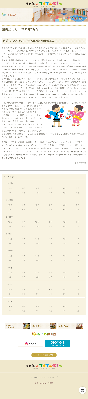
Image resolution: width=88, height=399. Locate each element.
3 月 (50, 193)
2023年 (9, 234)
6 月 (10, 193)
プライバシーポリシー (38, 377)
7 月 (77, 188)
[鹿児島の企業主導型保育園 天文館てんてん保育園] (44, 4)
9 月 (50, 205)
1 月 (77, 193)
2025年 (9, 200)
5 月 (23, 193)
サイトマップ (53, 377)
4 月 (37, 193)
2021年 (9, 267)
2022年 (9, 250)
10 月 (37, 205)
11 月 (24, 205)
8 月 (64, 188)
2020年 (9, 284)
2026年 (9, 183)
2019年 (9, 301)
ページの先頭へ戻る (45, 355)
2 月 (64, 193)
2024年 (9, 217)
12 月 (10, 205)
